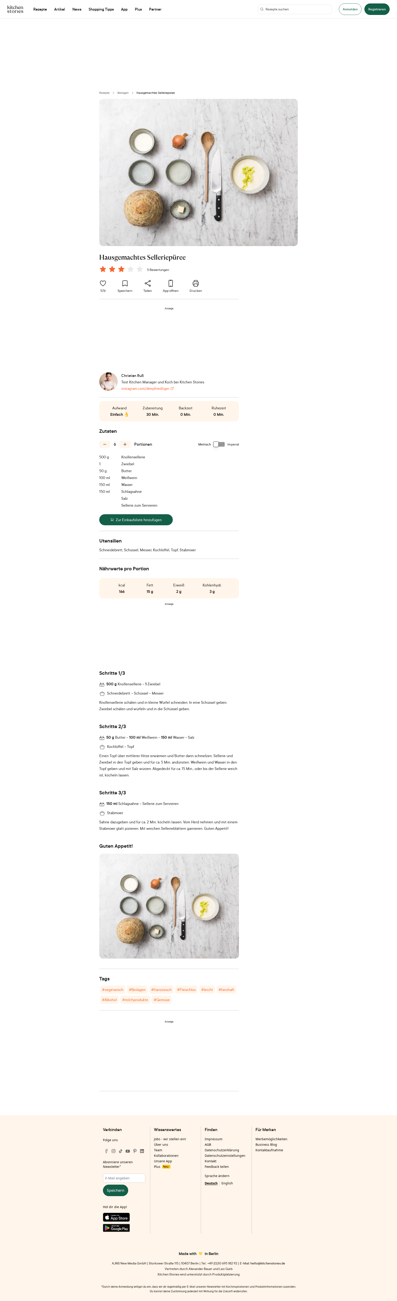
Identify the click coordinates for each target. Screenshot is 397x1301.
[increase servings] (124, 444)
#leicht (207, 989)
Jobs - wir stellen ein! (170, 1139)
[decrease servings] (104, 444)
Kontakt (210, 1161)
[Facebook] (106, 1151)
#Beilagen (137, 989)
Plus (161, 1166)
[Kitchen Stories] (15, 9)
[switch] (219, 444)
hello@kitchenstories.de (267, 1263)
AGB (208, 1144)
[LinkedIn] (142, 1151)
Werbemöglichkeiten (271, 1139)
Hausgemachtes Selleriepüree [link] (155, 93)
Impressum (213, 1139)
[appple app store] (124, 1218)
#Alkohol (109, 999)
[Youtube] (128, 1151)
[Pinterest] (135, 1151)
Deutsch (211, 1183)
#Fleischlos (186, 989)
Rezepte (104, 93)
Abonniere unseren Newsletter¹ (118, 1164)
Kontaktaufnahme (269, 1150)
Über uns (161, 1144)
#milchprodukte (135, 999)
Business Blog (266, 1144)
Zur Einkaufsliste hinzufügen (139, 519)
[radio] (103, 269)
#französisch (161, 989)
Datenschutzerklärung (222, 1150)
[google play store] (124, 1229)
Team (158, 1150)
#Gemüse (162, 999)
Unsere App (163, 1161)
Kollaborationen (166, 1155)
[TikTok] (120, 1151)
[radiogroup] (122, 269)
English (227, 1183)
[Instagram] (113, 1151)
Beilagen (123, 93)
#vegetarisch (112, 989)
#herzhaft (226, 989)
